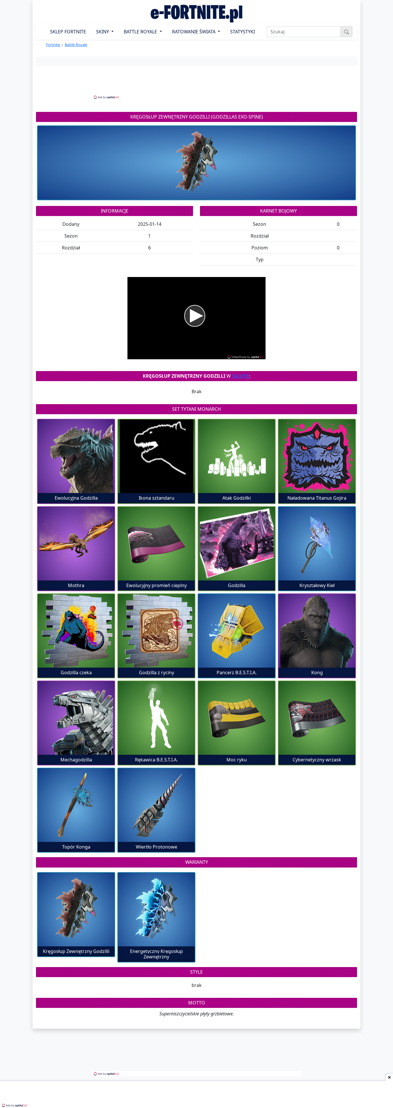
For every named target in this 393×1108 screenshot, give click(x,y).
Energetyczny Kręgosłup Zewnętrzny (156, 954)
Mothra (76, 585)
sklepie (240, 376)
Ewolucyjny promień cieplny (156, 585)
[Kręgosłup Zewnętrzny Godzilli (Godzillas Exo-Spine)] (76, 909)
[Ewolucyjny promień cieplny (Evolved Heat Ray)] (156, 543)
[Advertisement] (196, 82)
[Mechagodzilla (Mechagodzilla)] (76, 718)
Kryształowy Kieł (317, 585)
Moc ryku (236, 760)
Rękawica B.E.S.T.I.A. (156, 760)
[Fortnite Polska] (196, 13)
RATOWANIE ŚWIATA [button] (194, 31)
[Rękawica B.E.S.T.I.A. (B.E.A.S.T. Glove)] (156, 718)
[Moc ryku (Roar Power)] (236, 718)
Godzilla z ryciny (156, 672)
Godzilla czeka (76, 672)
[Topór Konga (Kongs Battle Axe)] (76, 805)
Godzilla (236, 585)
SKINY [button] (103, 31)
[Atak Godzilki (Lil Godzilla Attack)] (236, 456)
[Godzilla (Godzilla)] (236, 543)
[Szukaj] (346, 31)
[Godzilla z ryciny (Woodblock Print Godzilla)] (156, 631)
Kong (317, 672)
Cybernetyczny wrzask (317, 760)
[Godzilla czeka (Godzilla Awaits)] (76, 631)
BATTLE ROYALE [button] (141, 31)
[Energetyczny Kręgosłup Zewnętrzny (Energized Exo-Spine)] (156, 909)
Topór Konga (76, 847)
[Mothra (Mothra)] (76, 543)
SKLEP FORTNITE (68, 31)
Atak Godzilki (236, 498)
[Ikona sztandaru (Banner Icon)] (156, 456)
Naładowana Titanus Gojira (316, 498)
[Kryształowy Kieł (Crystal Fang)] (316, 543)
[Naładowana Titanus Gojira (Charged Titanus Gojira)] (316, 456)
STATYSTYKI (242, 31)
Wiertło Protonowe (156, 847)
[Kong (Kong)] (316, 631)
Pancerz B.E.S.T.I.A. (237, 672)
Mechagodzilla (76, 760)
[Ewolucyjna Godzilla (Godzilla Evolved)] (76, 456)
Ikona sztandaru (156, 498)
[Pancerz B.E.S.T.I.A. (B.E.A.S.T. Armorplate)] (236, 631)
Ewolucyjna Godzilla (76, 498)
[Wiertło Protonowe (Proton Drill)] (156, 805)
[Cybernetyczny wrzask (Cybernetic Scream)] (316, 718)
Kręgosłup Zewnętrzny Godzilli (76, 951)
